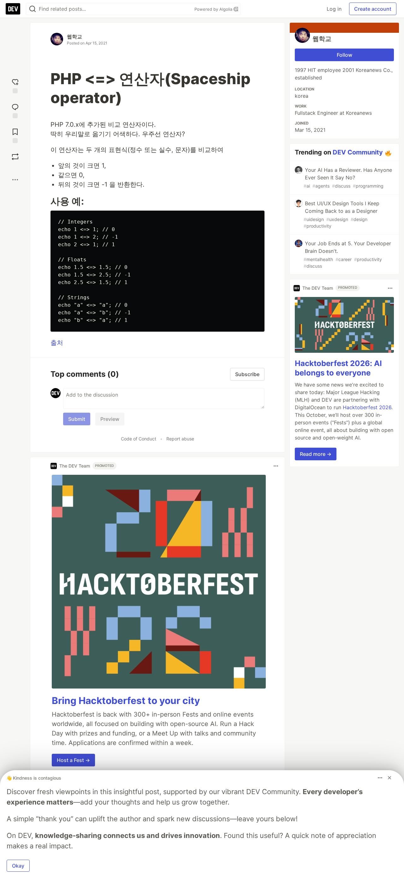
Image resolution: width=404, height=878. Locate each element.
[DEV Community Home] (13, 9)
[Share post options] (15, 179)
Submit (76, 419)
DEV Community (358, 152)
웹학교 (74, 36)
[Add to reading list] (15, 135)
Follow (344, 55)
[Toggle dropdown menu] (276, 466)
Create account (372, 9)
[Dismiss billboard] (389, 778)
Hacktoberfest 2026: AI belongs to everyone (338, 368)
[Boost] (15, 156)
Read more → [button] (315, 454)
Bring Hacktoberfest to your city (126, 700)
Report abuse (180, 438)
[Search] (32, 9)
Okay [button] (18, 866)
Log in (334, 9)
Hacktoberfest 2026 (367, 407)
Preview (109, 419)
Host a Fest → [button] (73, 760)
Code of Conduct (138, 438)
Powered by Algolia (214, 9)
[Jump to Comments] (15, 110)
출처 (56, 342)
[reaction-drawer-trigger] (15, 85)
